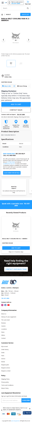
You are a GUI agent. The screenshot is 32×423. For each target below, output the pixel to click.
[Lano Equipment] (6, 2)
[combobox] (16, 8)
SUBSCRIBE (26, 400)
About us (3, 314)
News (2, 332)
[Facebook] (5, 305)
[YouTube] (8, 305)
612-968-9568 (11, 162)
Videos (3, 335)
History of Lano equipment (8, 317)
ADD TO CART (16, 104)
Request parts (5, 365)
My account (4, 346)
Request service (5, 368)
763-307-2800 (21, 114)
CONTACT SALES (16, 110)
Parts (2, 355)
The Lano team (5, 320)
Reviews (3, 323)
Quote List (25, 14)
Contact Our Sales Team (16, 269)
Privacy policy (5, 382)
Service (3, 358)
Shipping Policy (5, 379)
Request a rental (5, 371)
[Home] (2, 14)
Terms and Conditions (7, 385)
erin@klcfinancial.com (9, 164)
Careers (3, 326)
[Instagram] (2, 305)
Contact (3, 338)
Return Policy (5, 388)
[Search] (27, 8)
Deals (2, 352)
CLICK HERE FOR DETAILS (12, 173)
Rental (3, 361)
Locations (4, 329)
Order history (5, 349)
